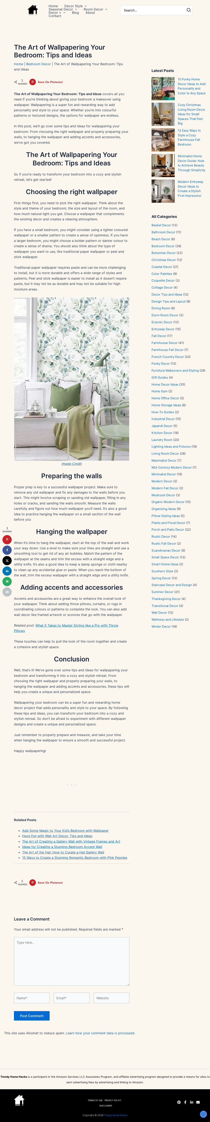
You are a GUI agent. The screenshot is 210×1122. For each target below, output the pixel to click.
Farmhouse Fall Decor (168, 350)
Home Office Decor (165, 398)
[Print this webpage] (7, 591)
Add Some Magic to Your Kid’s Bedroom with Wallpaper (65, 830)
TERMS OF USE (95, 1100)
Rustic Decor (161, 536)
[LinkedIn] (191, 1102)
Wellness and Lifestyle (168, 619)
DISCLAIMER (105, 1105)
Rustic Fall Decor (164, 543)
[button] (85, 6)
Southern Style (162, 571)
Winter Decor (161, 626)
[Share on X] (7, 560)
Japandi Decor (162, 426)
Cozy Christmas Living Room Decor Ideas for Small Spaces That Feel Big (191, 114)
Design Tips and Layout (169, 301)
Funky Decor (161, 363)
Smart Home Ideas (165, 564)
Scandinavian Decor (166, 550)
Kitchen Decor (162, 433)
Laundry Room (162, 440)
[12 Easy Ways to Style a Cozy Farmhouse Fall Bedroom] (163, 139)
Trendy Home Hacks (115, 1115)
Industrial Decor (163, 419)
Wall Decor (159, 612)
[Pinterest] (179, 1102)
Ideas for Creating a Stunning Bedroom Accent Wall (62, 847)
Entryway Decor (163, 329)
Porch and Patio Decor (168, 529)
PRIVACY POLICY (113, 1100)
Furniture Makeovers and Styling (175, 370)
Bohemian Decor (164, 253)
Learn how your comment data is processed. (100, 1033)
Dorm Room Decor (165, 315)
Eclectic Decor (162, 322)
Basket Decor (161, 225)
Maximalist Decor (164, 460)
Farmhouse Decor (165, 343)
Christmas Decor (164, 260)
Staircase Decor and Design (172, 585)
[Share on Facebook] (7, 550)
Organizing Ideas (164, 509)
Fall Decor (159, 336)
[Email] (198, 1102)
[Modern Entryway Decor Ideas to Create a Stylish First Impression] (163, 191)
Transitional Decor (165, 606)
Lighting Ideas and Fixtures (171, 446)
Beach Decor (161, 239)
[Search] (189, 10)
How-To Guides (163, 412)
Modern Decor (162, 481)
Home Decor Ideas (165, 384)
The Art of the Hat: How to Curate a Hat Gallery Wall (63, 852)
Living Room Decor (165, 453)
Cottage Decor (162, 287)
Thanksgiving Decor (166, 599)
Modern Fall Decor (165, 488)
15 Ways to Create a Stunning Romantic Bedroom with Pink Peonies (74, 858)
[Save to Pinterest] (7, 539)
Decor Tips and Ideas (167, 294)
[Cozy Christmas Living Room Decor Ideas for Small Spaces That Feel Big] (163, 114)
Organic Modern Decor (168, 502)
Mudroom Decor (163, 495)
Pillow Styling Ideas (166, 516)
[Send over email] (7, 581)
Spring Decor (161, 578)
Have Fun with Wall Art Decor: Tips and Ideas (57, 836)
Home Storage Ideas (166, 405)
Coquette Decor (163, 280)
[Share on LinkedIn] (7, 571)
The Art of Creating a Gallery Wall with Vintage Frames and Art (71, 841)
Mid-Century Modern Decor (172, 467)
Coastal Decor (162, 267)
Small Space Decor (165, 557)
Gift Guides (160, 377)
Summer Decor (162, 592)
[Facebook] (185, 1102)
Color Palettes (162, 274)
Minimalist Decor (164, 474)
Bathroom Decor (163, 232)
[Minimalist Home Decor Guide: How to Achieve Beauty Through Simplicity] (163, 165)
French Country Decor (168, 357)
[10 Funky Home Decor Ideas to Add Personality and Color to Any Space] (163, 88)
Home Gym (160, 391)
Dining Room (161, 308)
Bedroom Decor (38, 64)
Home (18, 64)
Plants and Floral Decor (168, 523)
